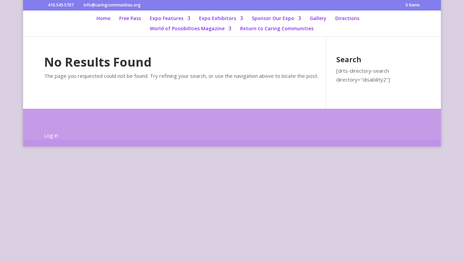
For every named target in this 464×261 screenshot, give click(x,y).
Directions (347, 18)
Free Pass (130, 18)
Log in (51, 135)
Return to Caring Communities (277, 29)
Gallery (318, 18)
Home (103, 18)
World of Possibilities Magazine (187, 29)
